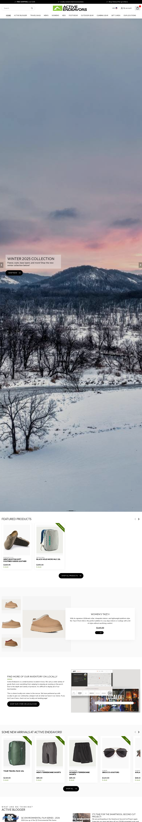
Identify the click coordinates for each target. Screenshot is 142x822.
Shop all (69, 789)
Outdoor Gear (87, 15)
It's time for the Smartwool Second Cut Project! (114, 815)
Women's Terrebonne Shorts (79, 773)
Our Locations (130, 15)
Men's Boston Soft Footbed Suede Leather (14, 560)
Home (8, 15)
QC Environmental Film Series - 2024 (40, 818)
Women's (55, 15)
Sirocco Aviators (110, 772)
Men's (46, 15)
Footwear (73, 15)
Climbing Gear (102, 15)
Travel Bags (35, 15)
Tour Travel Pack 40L (13, 771)
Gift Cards (115, 15)
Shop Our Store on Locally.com (23, 704)
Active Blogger (20, 15)
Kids (64, 15)
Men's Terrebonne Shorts (48, 772)
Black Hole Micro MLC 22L (48, 559)
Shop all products (70, 576)
